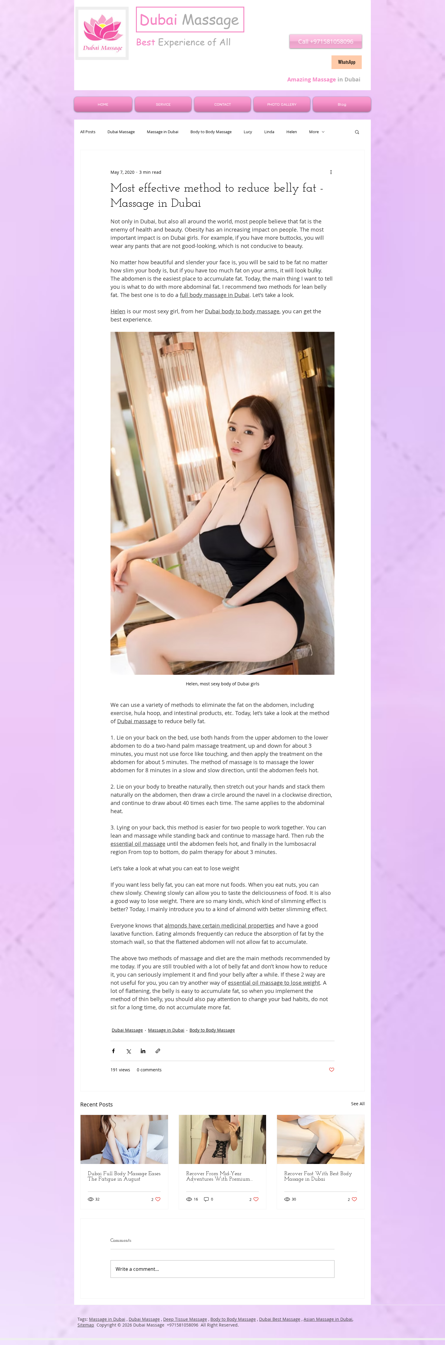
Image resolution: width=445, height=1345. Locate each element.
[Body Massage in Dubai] (320, 1139)
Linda (269, 131)
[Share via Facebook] (113, 1051)
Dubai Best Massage (279, 1319)
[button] (357, 131)
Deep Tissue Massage (185, 1319)
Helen (291, 131)
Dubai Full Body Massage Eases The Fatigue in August (124, 1176)
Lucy (248, 131)
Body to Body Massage (211, 131)
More (314, 131)
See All (358, 1103)
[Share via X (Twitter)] (128, 1051)
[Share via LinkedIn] (143, 1051)
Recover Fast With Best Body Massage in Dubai (318, 1176)
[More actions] (331, 172)
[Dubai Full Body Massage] (124, 1139)
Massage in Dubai (162, 131)
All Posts (87, 131)
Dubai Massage (121, 131)
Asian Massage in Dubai (328, 1319)
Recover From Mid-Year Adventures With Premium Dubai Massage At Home (218, 1176)
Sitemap (85, 1325)
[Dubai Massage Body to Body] (222, 1139)
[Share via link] (158, 1051)
